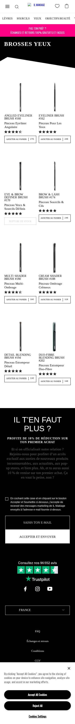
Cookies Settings (37, 716)
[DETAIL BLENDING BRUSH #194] (20, 336)
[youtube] (50, 589)
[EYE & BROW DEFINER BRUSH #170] (20, 176)
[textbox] (37, 610)
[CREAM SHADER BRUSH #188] (55, 257)
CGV (37, 660)
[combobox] (37, 610)
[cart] (67, 5)
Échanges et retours (38, 641)
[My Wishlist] (58, 6)
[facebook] (25, 589)
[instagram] (37, 589)
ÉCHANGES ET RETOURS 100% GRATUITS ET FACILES (37, 30)
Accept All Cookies (37, 695)
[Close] (69, 668)
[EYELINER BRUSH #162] (55, 97)
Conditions (37, 651)
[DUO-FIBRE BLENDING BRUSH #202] (55, 336)
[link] (13, 132)
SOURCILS (23, 18)
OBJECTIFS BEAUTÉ (57, 18)
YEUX (37, 18)
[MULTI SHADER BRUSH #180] (20, 257)
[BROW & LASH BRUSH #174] (55, 176)
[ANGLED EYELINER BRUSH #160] (20, 97)
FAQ (37, 631)
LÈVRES (7, 18)
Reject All (37, 706)
